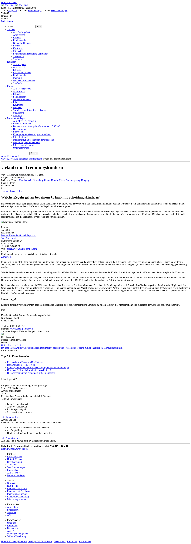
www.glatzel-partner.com (21, 328)
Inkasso (16, 45)
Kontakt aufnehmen (113, 348)
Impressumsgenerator (17, 494)
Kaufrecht (18, 48)
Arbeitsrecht (19, 35)
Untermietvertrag (21, 148)
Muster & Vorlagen (16, 118)
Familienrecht (19, 40)
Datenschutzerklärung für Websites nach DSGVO (36, 126)
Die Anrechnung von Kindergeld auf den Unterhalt (31, 373)
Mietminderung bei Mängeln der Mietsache (33, 139)
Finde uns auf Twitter (17, 488)
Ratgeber (12, 10)
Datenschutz (13, 528)
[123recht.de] (15, 5)
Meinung (17, 78)
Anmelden (12, 464)
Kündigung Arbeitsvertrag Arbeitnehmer (32, 134)
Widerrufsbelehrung (16, 536)
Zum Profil (6, 257)
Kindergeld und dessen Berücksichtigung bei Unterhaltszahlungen (38, 367)
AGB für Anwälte (43, 541)
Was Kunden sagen (16, 467)
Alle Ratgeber (19, 64)
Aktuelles (11, 512)
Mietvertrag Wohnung (23, 145)
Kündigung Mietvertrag (18, 496)
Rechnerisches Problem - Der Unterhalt (25, 362)
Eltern (62, 180)
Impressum (18, 131)
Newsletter (12, 483)
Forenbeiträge (34, 10)
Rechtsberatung (14, 462)
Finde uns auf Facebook (18, 491)
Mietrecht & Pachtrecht (24, 80)
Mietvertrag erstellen (16, 499)
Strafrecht (17, 59)
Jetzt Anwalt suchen (10, 438)
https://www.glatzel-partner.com (22, 249)
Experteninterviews (22, 72)
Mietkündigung (20, 137)
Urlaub (54, 180)
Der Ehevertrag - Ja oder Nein (21, 365)
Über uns (11, 523)
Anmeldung (12, 507)
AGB (9, 515)
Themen (11, 29)
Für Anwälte (85, 541)
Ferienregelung (73, 180)
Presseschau (13, 470)
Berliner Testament (22, 123)
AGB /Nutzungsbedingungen (18, 532)
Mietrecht (17, 51)
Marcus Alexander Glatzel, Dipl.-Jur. (18, 235)
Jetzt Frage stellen (9, 417)
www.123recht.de (9, 158)
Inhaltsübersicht (14, 456)
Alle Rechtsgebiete (22, 32)
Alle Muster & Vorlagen (24, 121)
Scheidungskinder (41, 180)
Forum (10, 86)
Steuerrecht (18, 56)
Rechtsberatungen (59, 10)
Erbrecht (17, 37)
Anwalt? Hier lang (10, 156)
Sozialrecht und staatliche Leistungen (30, 53)
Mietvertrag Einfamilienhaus (26, 142)
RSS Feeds (12, 486)
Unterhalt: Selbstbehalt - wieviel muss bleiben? (29, 370)
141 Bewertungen (9, 238)
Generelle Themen (22, 43)
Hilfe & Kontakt (9, 2)
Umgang (85, 180)
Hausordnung (19, 129)
